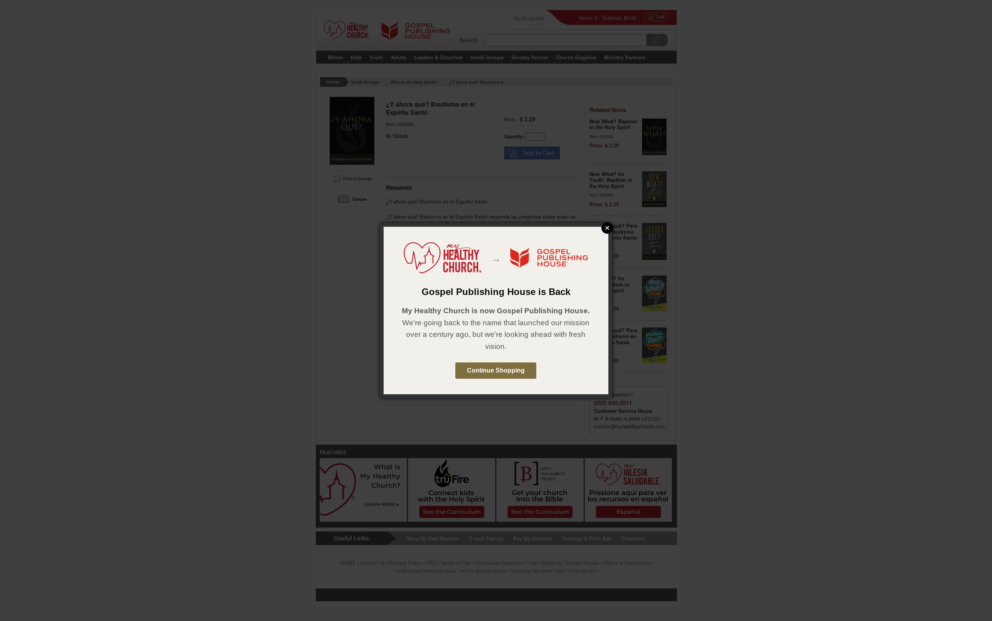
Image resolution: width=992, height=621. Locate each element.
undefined (607, 228)
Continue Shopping (496, 370)
